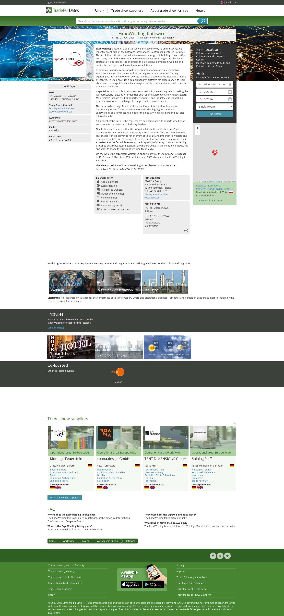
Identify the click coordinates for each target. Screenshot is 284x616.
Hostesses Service (201, 469)
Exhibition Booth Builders (64, 472)
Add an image (56, 327)
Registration (61, 2)
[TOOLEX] (117, 371)
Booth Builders (58, 469)
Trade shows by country (61, 571)
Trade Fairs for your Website (192, 577)
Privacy (180, 565)
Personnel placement (203, 472)
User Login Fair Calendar (190, 583)
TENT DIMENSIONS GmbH (165, 459)
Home (52, 540)
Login (49, 2)
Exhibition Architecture (62, 478)
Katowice (130, 540)
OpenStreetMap (217, 181)
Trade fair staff (200, 480)
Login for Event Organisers (191, 589)
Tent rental (150, 480)
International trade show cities (65, 583)
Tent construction (154, 469)
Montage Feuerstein (66, 459)
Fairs (98, 10)
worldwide (69, 540)
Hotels (200, 10)
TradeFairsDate (62, 10)
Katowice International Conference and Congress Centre (214, 187)
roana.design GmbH (113, 459)
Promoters (197, 478)
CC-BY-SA (233, 181)
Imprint (181, 571)
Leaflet (202, 181)
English (230, 2)
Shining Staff (202, 459)
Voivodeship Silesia (107, 540)
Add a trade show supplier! (65, 497)
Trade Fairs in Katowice (209, 200)
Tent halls (149, 478)
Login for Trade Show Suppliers (194, 594)
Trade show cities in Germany (64, 577)
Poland (86, 540)
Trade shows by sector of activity (66, 565)
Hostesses (197, 475)
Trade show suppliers (127, 10)
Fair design (103, 480)
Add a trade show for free (169, 10)
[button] (215, 152)
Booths (54, 475)
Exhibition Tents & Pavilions (159, 475)
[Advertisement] (142, 251)
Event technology (153, 472)
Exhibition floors (59, 480)
